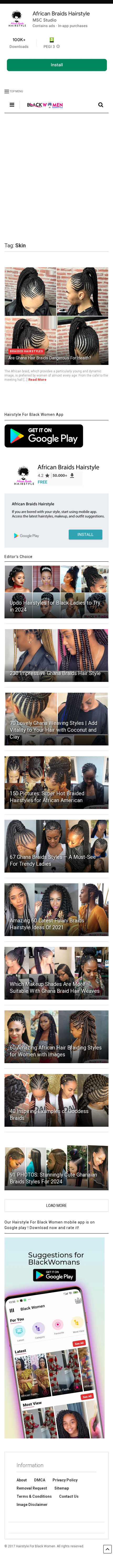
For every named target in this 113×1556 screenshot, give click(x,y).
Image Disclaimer (32, 1504)
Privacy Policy (65, 1480)
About (22, 1480)
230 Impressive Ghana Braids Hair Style (55, 673)
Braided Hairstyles (26, 351)
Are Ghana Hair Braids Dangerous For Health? (49, 357)
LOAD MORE (56, 1205)
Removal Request (32, 1488)
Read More (37, 380)
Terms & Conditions (34, 1496)
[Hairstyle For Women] (41, 109)
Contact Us (69, 1496)
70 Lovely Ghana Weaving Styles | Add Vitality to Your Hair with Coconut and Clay (53, 730)
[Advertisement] (56, 177)
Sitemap (61, 1488)
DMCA (39, 1480)
